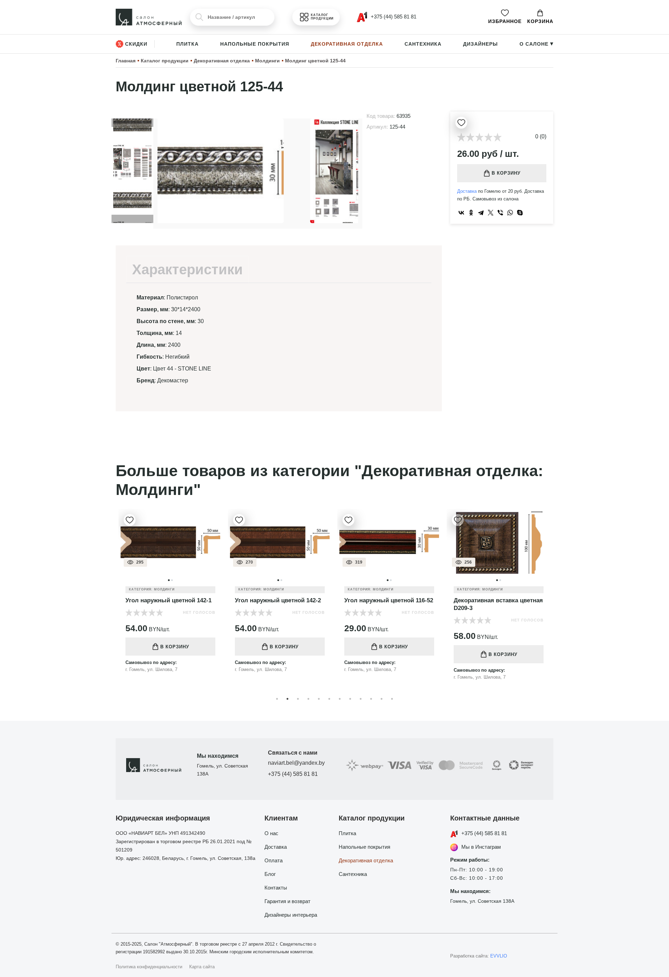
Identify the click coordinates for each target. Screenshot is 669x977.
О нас (271, 833)
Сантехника (423, 44)
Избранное (505, 21)
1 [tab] (277, 698)
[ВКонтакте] (461, 212)
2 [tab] (287, 698)
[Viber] (500, 212)
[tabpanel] (223, 596)
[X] (490, 212)
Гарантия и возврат (287, 901)
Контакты (275, 888)
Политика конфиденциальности (149, 966)
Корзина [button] (540, 21)
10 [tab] (371, 698)
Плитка (187, 44)
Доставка (467, 191)
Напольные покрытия (254, 44)
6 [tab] (329, 698)
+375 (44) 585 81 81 (293, 774)
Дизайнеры (480, 44)
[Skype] (520, 212)
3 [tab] (297, 698)
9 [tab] (360, 698)
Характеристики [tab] (187, 269)
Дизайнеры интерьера (290, 915)
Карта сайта (202, 966)
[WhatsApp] (510, 212)
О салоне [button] (536, 44)
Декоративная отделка (347, 44)
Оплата (273, 860)
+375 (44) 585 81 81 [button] (392, 17)
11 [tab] (381, 698)
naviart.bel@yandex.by (296, 763)
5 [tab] (318, 698)
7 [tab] (339, 698)
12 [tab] (392, 698)
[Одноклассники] (471, 212)
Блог (270, 874)
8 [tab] (350, 698)
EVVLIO (498, 956)
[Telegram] (481, 212)
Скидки (136, 44)
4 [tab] (308, 698)
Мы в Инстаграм (481, 847)
